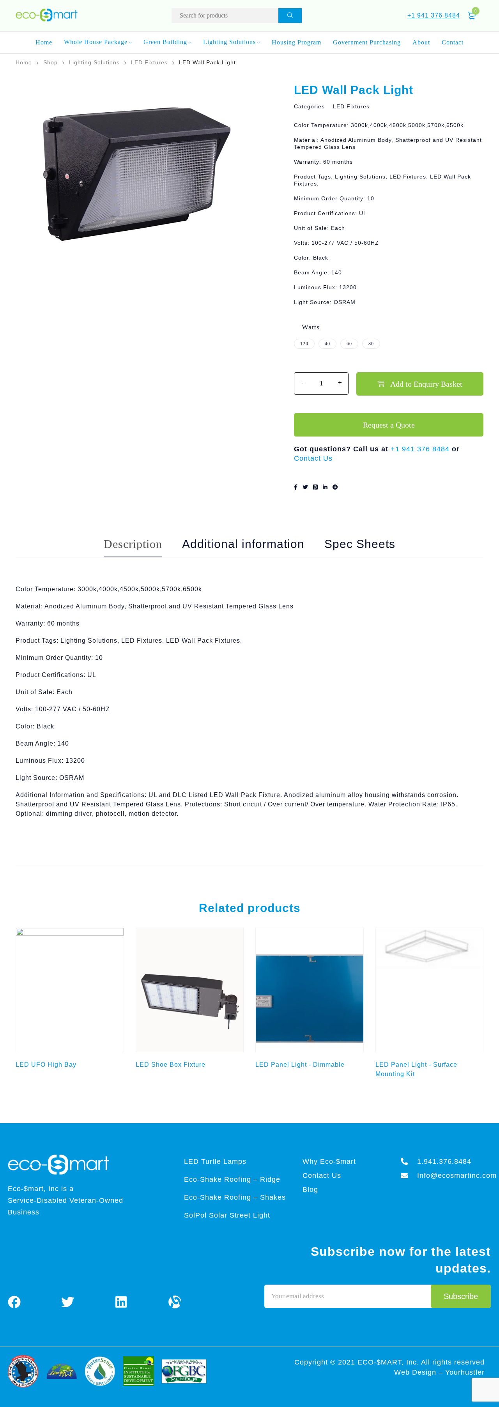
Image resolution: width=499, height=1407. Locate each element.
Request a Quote (389, 425)
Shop (50, 62)
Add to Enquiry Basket (426, 384)
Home (24, 62)
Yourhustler (465, 1372)
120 (304, 343)
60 (349, 343)
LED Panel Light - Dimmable (300, 1064)
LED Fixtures (149, 62)
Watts (311, 327)
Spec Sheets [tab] (359, 543)
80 (371, 343)
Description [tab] (133, 543)
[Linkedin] (121, 1302)
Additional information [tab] (243, 543)
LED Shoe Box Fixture (170, 1064)
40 (327, 343)
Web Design (416, 1372)
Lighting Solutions (94, 62)
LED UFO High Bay (46, 1064)
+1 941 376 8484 (433, 15)
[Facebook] (14, 1302)
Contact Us (313, 458)
